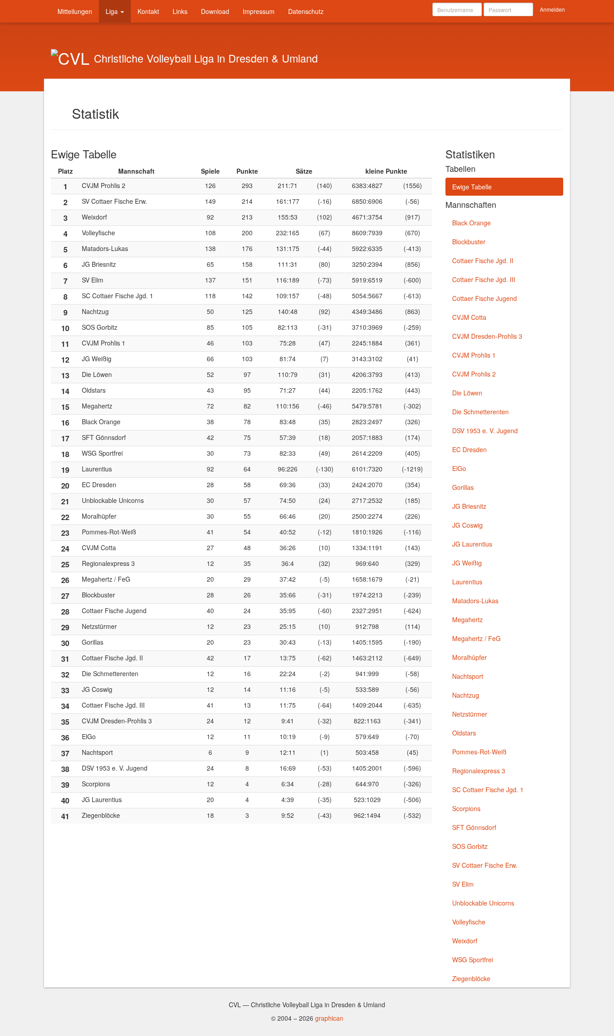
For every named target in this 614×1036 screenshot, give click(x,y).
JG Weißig (467, 562)
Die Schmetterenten (480, 411)
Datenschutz (306, 11)
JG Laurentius (472, 543)
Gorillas (463, 487)
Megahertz (467, 619)
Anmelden (552, 9)
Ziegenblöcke (471, 978)
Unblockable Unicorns (483, 902)
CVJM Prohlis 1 (474, 354)
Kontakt (148, 11)
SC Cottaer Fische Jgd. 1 (488, 789)
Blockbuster (468, 241)
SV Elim (463, 883)
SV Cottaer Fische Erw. (484, 865)
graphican (329, 1018)
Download (215, 11)
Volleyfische (468, 921)
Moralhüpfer (469, 657)
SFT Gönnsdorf (474, 827)
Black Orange (471, 222)
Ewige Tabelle (472, 186)
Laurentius (467, 581)
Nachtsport (467, 676)
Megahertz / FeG (476, 638)
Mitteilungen (75, 11)
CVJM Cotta (469, 317)
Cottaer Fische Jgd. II (482, 260)
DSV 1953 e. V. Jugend (485, 430)
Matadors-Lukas (475, 600)
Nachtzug (465, 695)
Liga (113, 11)
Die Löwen (467, 392)
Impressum (259, 11)
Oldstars (464, 732)
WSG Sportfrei (472, 959)
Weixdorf (464, 940)
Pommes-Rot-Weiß (479, 751)
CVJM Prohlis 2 (474, 373)
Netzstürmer (469, 713)
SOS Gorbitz (470, 846)
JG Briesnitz (469, 506)
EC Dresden (469, 449)
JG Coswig (467, 524)
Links (180, 11)
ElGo (459, 468)
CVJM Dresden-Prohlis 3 (487, 336)
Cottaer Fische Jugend (484, 298)
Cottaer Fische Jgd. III (483, 279)
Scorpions (466, 808)
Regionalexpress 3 (478, 770)
